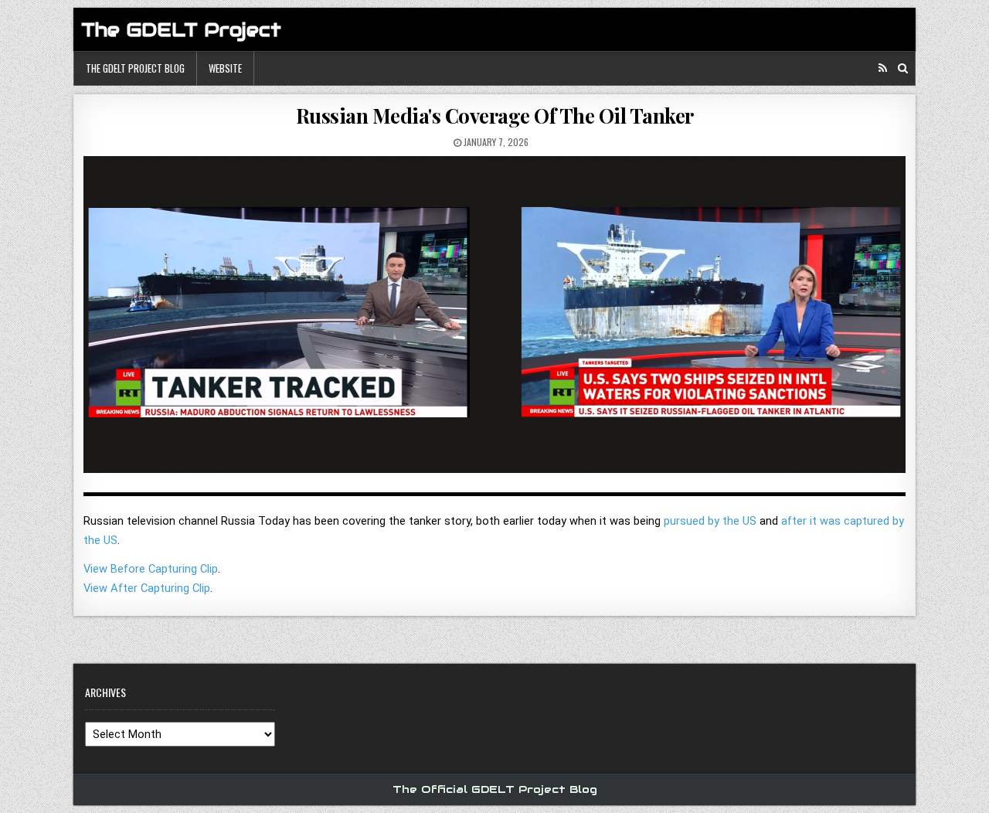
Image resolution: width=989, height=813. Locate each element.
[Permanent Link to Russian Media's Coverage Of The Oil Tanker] (494, 320)
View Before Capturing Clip (150, 569)
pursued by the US (710, 521)
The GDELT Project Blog (135, 68)
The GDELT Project (181, 30)
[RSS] (883, 68)
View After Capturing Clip (146, 588)
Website (225, 68)
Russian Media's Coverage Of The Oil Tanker (495, 115)
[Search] (903, 68)
